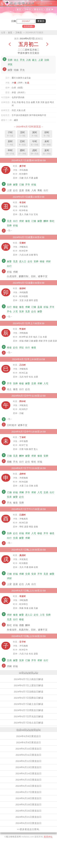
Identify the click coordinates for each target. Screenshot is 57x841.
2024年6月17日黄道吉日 (28, 792)
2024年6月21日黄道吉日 (28, 817)
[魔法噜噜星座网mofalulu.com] (28, 4)
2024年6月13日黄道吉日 (28, 767)
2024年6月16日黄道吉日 (28, 786)
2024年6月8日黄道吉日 (28, 736)
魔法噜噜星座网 (13, 837)
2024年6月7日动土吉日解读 (28, 722)
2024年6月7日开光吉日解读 (28, 716)
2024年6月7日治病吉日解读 (28, 691)
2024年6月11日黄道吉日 (28, 755)
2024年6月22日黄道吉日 (28, 823)
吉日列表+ (28, 26)
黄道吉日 (38, 9)
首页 (19, 9)
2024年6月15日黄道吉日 (28, 779)
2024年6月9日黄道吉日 (28, 742)
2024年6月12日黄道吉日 (28, 761)
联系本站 (48, 837)
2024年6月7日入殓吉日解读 (28, 679)
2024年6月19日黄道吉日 (28, 804)
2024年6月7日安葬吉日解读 (28, 698)
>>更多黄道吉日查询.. (28, 829)
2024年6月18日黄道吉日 (28, 798)
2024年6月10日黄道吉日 (28, 748)
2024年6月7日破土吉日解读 (28, 704)
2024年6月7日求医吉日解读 (28, 710)
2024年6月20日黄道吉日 (28, 810)
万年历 (27, 9)
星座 (48, 9)
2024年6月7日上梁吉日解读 (28, 685)
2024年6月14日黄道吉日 (28, 773)
